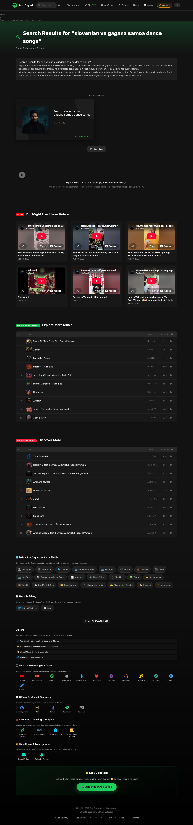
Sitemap (135, 818)
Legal (121, 818)
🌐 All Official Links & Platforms (30, 657)
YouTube (108, 5)
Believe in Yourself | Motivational (90, 297)
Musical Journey (61, 818)
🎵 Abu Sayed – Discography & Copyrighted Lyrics (38, 641)
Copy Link (98, 149)
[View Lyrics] (171, 350)
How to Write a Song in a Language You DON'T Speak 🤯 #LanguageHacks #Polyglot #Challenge (151, 299)
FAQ (96, 818)
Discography (73, 5)
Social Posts (81, 818)
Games (166, 5)
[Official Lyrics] (171, 341)
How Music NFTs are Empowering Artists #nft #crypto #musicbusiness (96, 254)
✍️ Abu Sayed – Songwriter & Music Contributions (38, 646)
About (136, 5)
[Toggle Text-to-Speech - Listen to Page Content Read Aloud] (177, 5)
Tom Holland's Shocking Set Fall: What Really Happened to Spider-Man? (41, 254)
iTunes (124, 5)
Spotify (150, 5)
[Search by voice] (59, 5)
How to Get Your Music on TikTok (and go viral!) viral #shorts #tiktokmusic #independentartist (149, 254)
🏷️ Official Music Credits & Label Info (32, 652)
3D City (90, 5)
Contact (108, 818)
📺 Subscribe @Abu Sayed (96, 786)
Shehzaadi (23, 297)
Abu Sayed (26, 5)
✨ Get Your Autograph (96, 621)
